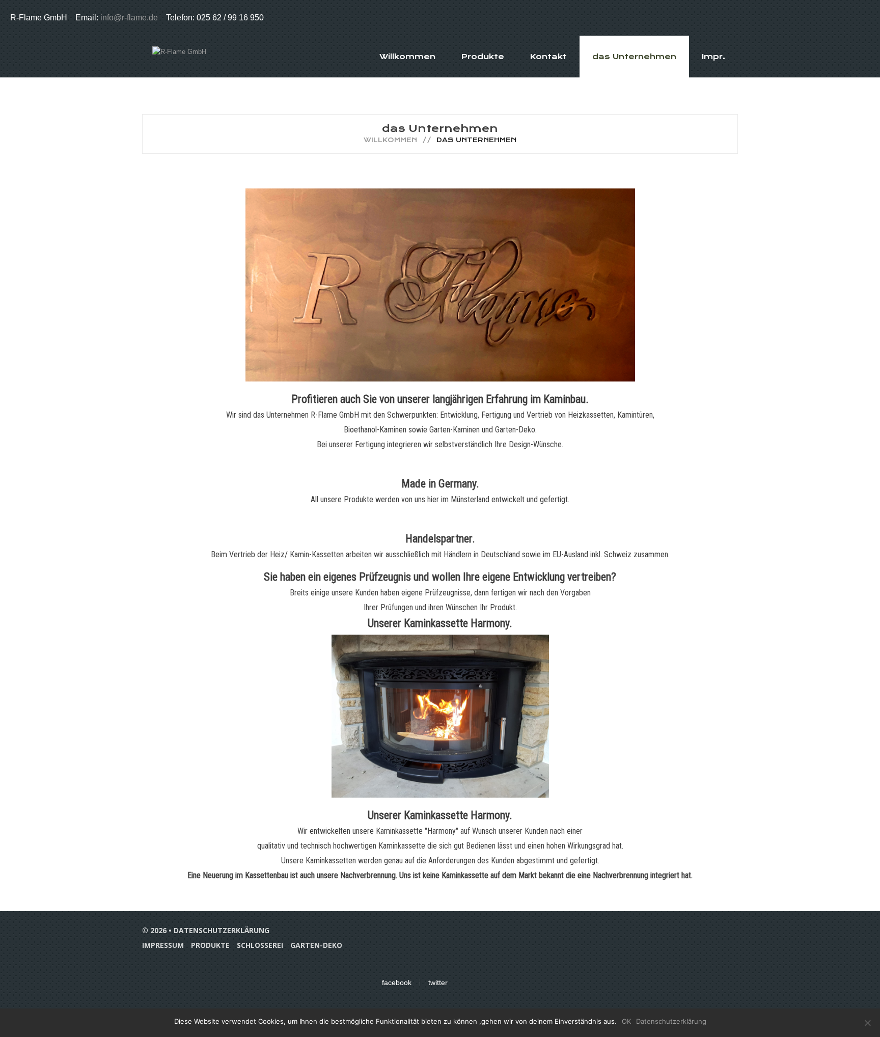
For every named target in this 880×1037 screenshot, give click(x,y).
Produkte (482, 56)
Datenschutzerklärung (221, 930)
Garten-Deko (316, 945)
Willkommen (407, 56)
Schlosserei (260, 945)
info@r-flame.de (130, 17)
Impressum (163, 945)
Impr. (713, 56)
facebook (396, 982)
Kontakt (548, 56)
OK (626, 1021)
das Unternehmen (634, 56)
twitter (438, 982)
